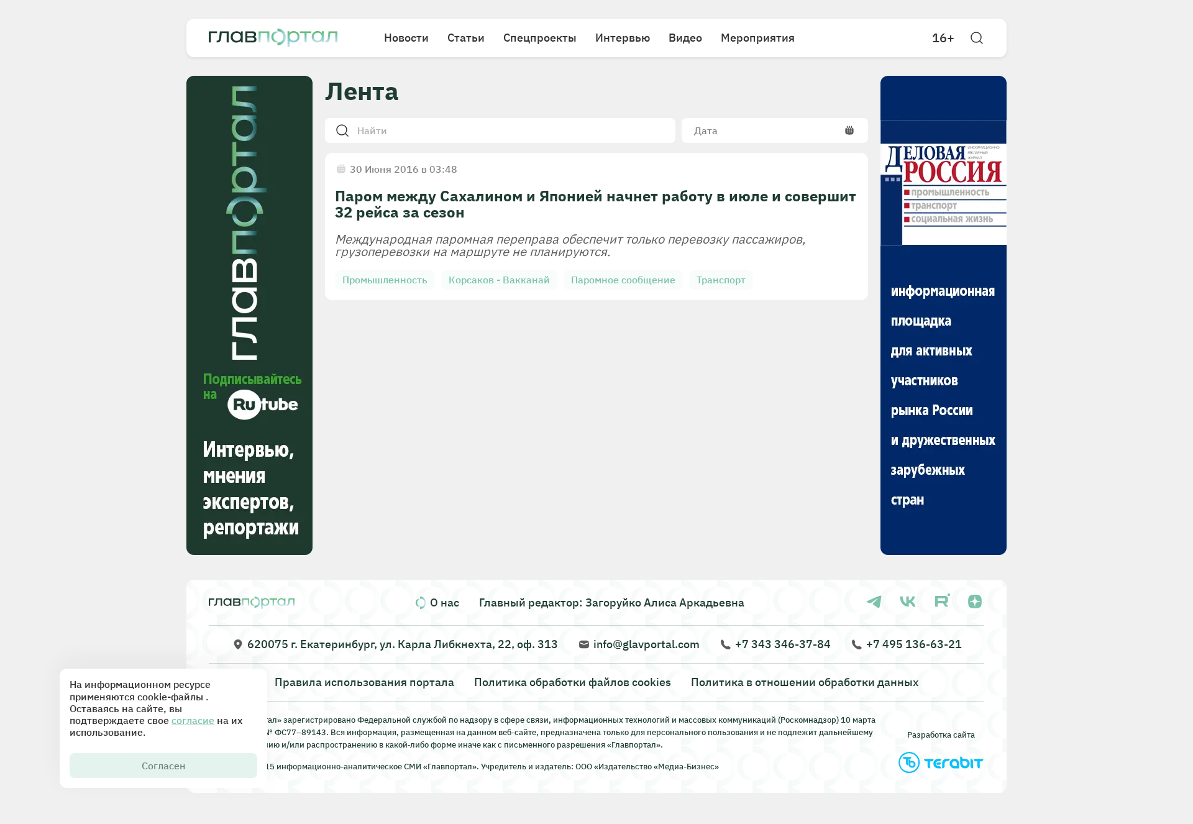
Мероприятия (758, 37)
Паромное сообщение (623, 279)
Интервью (622, 37)
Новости (406, 37)
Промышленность (384, 279)
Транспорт (721, 279)
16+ (943, 38)
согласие (192, 720)
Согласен (164, 765)
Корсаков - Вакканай (499, 279)
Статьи (466, 37)
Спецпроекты (540, 37)
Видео (685, 37)
